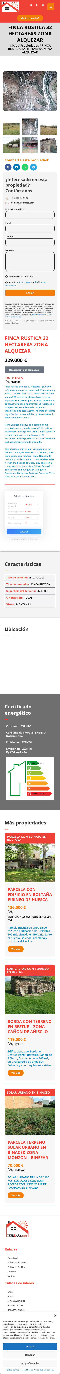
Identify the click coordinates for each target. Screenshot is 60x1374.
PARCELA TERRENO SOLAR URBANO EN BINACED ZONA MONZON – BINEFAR (28, 1149)
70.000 (14, 1165)
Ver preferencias (30, 1363)
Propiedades (29, 45)
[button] (55, 1315)
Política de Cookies (14, 1370)
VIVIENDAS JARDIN (16, 1301)
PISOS (10, 1296)
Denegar (30, 1354)
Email (8, 223)
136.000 (15, 907)
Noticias (11, 1276)
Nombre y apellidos (14, 209)
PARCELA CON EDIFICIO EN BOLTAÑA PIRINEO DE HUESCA (30, 894)
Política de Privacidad (33, 1370)
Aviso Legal (49, 1370)
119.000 (15, 1039)
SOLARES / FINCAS (16, 1310)
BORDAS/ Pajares (15, 1305)
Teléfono (9, 236)
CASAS (11, 1291)
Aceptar (30, 1346)
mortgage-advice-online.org (23, 539)
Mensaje (9, 250)
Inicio (13, 45)
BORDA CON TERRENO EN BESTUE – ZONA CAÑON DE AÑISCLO (30, 1026)
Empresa (12, 1271)
